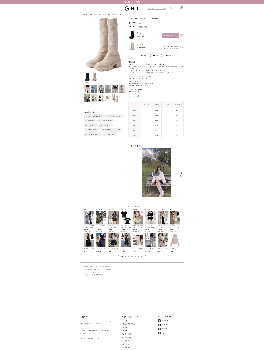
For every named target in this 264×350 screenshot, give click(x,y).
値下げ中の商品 (127, 337)
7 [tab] (142, 256)
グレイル (82, 14)
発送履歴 (124, 330)
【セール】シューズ (99, 274)
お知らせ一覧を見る (86, 338)
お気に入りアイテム (128, 324)
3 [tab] (128, 256)
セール (91, 276)
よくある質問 (126, 347)
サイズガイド (132, 96)
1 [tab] (122, 256)
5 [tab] (135, 256)
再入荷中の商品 (127, 334)
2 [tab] (125, 256)
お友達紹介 (125, 341)
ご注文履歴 (125, 327)
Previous (118, 256)
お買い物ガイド (127, 344)
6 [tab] (138, 256)
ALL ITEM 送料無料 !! (132, 2)
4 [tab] (132, 256)
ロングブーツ (97, 14)
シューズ (89, 14)
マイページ (125, 320)
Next (145, 256)
